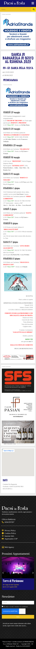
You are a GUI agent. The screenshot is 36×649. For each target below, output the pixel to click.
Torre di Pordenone (13, 581)
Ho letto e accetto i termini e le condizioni (16, 606)
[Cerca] (33, 9)
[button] (3, 573)
